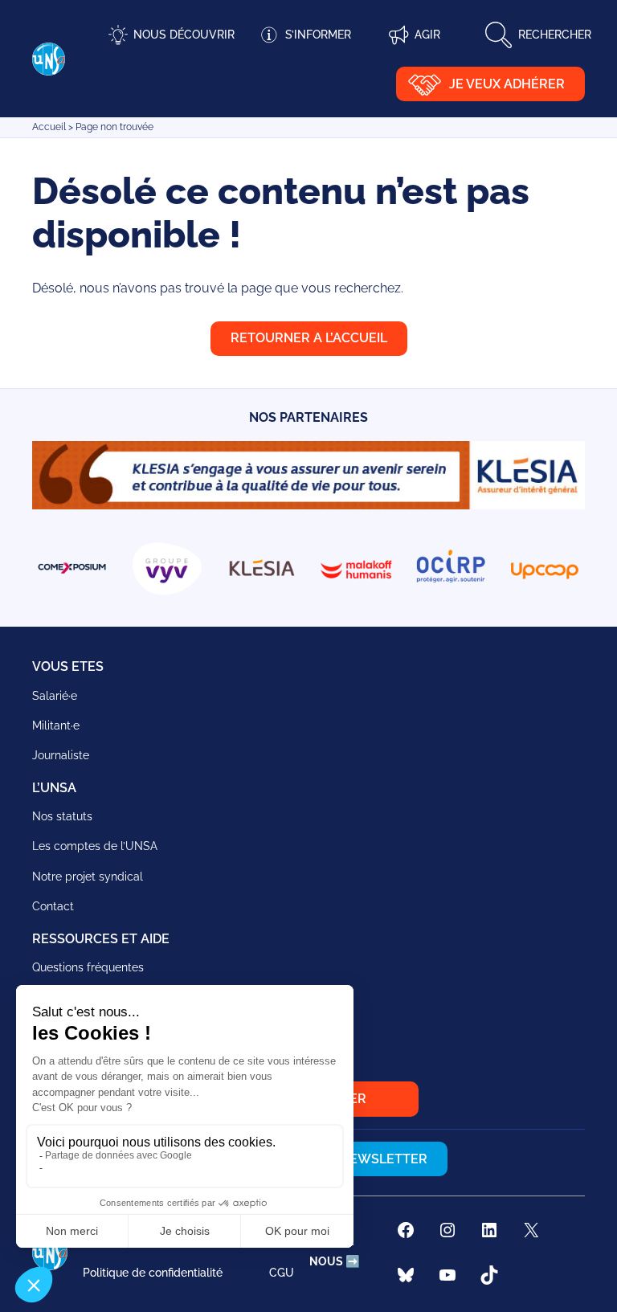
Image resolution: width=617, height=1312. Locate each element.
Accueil (49, 127)
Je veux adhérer (507, 84)
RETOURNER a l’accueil (309, 337)
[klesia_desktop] (308, 505)
